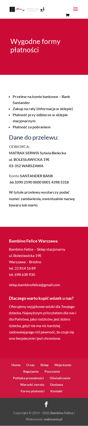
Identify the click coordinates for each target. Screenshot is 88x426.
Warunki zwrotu (32, 384)
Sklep (44, 365)
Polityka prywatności (28, 378)
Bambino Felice (61, 413)
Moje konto (62, 365)
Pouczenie (52, 371)
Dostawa (56, 384)
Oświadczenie (60, 378)
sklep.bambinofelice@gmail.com (34, 284)
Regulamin (31, 371)
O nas (30, 365)
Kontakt (56, 391)
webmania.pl (53, 419)
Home (15, 365)
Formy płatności (33, 391)
